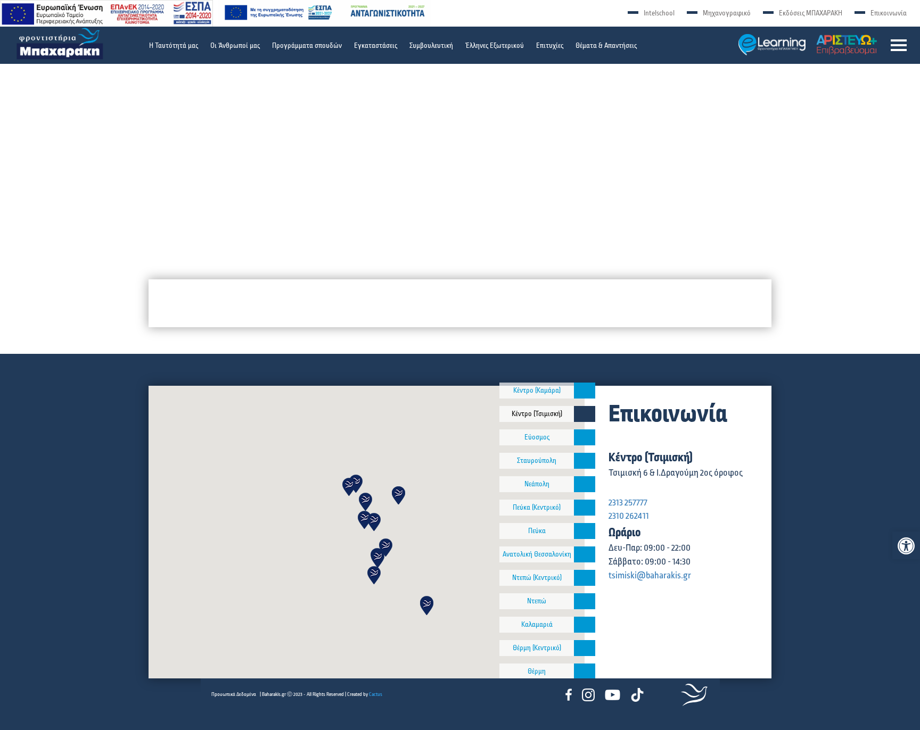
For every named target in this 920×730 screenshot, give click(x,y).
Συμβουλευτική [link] (431, 46)
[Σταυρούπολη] (584, 461)
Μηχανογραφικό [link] (727, 13)
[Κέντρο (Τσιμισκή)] (584, 414)
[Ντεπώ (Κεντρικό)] (584, 578)
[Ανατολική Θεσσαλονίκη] (584, 554)
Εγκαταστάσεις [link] (375, 46)
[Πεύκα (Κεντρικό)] (584, 508)
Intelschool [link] (659, 13)
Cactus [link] (375, 694)
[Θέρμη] (584, 671)
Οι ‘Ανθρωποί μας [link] (235, 46)
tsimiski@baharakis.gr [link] (650, 575)
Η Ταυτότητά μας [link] (173, 46)
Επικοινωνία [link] (888, 13)
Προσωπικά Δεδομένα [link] (233, 694)
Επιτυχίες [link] (549, 46)
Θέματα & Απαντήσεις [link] (606, 46)
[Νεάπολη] (584, 484)
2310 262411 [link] (629, 516)
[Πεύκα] (584, 531)
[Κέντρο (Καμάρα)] (584, 391)
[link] (906, 546)
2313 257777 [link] (628, 502)
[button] (899, 45)
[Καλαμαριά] (584, 625)
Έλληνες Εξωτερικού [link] (494, 46)
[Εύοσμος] (584, 437)
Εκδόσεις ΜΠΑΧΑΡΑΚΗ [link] (810, 13)
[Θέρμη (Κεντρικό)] (584, 648)
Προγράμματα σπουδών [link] (307, 46)
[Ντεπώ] (584, 601)
